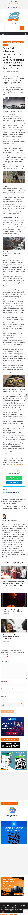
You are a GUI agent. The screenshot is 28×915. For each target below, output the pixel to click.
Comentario (5, 661)
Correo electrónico (7, 689)
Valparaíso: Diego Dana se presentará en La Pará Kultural (13, 610)
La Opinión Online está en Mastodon (9, 914)
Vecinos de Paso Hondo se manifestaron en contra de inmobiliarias (12, 636)
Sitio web (3, 696)
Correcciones (15, 905)
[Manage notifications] (3, 912)
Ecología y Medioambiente (17, 42)
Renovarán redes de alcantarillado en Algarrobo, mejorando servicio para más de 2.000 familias (13, 508)
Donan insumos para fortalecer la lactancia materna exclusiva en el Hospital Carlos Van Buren (13, 583)
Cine (4, 42)
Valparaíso (5, 45)
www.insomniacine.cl (18, 464)
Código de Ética (23, 905)
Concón (8, 42)
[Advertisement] (14, 786)
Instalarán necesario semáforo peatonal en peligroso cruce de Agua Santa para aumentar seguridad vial (14, 501)
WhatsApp (15, 478)
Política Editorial (5, 905)
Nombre (4, 682)
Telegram (15, 482)
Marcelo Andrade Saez (15, 71)
